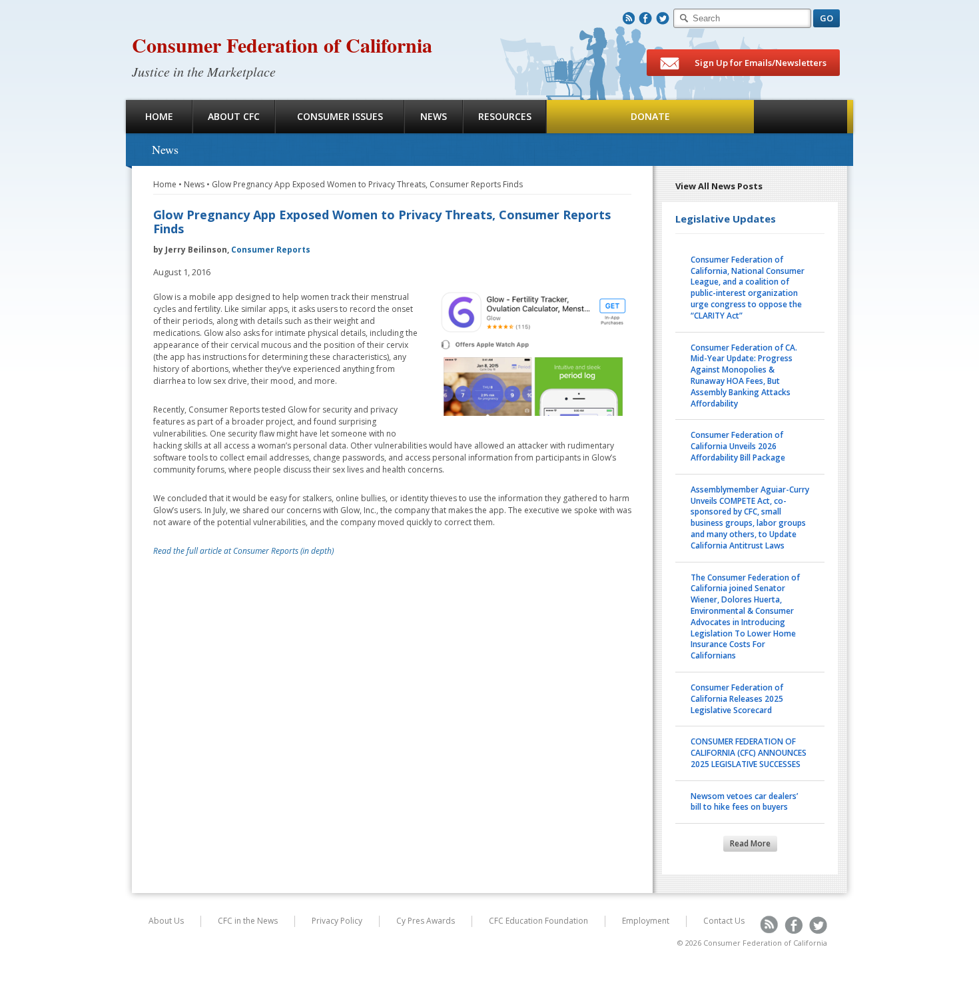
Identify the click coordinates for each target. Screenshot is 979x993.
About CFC (234, 116)
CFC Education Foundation (538, 920)
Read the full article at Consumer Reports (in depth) (243, 550)
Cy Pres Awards (425, 920)
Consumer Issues (340, 116)
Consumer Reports (270, 249)
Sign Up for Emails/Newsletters (759, 63)
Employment (645, 920)
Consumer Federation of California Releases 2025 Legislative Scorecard (737, 699)
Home (159, 116)
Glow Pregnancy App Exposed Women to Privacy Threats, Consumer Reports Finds (367, 184)
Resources (504, 116)
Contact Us (724, 920)
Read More (750, 843)
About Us (166, 920)
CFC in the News (248, 920)
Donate (650, 116)
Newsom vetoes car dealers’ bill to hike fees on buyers (744, 801)
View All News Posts (719, 186)
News (433, 116)
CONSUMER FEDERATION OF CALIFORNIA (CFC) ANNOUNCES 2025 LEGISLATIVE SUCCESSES (749, 753)
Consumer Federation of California (282, 44)
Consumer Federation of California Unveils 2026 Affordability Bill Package (738, 446)
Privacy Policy (337, 920)
